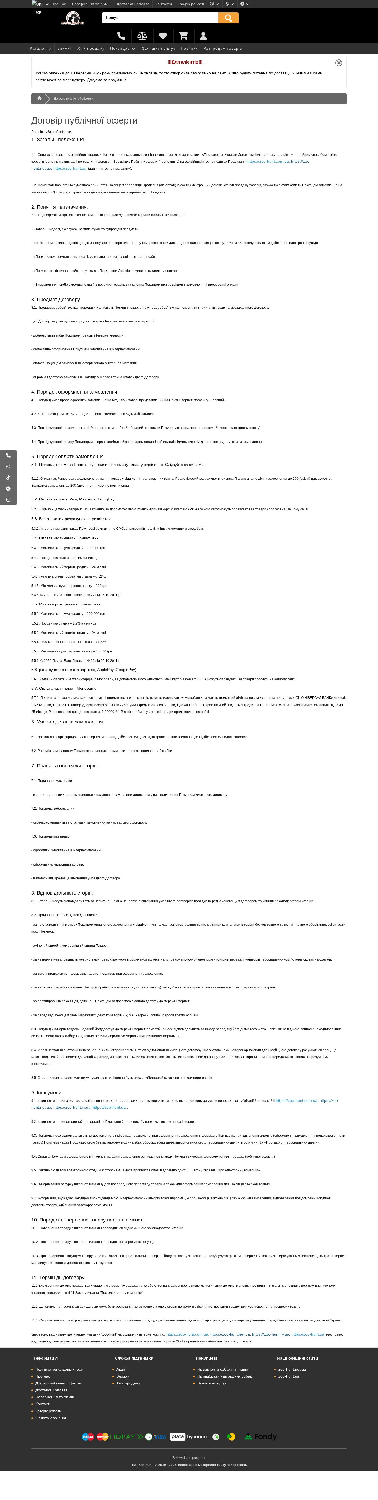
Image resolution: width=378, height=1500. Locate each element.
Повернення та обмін (91, 4)
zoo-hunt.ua (288, 1376)
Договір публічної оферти (74, 99)
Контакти (164, 4)
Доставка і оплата (133, 4)
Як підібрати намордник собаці (225, 1376)
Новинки (189, 48)
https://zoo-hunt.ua (69, 168)
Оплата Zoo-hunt (50, 1418)
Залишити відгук (158, 48)
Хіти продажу (91, 48)
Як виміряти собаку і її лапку (223, 1369)
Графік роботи (191, 4)
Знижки (64, 48)
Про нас (58, 4)
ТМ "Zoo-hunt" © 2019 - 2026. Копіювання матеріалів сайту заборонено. (189, 1465)
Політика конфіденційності (59, 1369)
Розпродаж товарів (222, 48)
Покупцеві (120, 48)
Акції (120, 1369)
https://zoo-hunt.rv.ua (71, 1107)
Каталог (38, 48)
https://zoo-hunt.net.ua (230, 1334)
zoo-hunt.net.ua (292, 1369)
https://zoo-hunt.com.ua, (268, 161)
